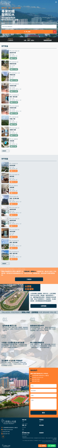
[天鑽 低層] (29, 189)
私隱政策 (55, 438)
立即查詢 (52, 445)
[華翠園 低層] (29, 76)
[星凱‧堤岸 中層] (29, 255)
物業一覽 (24, 425)
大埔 (23, 421)
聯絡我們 (41, 432)
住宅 (40, 421)
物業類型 (41, 419)
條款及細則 (55, 439)
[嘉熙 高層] (29, 178)
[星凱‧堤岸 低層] (29, 98)
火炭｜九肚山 (25, 423)
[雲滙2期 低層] (29, 211)
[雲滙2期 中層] (29, 54)
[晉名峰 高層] (29, 167)
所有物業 (24, 427)
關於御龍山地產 (25, 432)
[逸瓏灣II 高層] (29, 131)
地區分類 (24, 419)
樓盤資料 (3, 23)
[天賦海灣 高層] (29, 87)
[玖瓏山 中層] (29, 120)
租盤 (23, 431)
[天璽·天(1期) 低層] (29, 200)
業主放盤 (41, 425)
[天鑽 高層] (29, 143)
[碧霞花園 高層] (29, 65)
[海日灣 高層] (29, 233)
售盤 (23, 429)
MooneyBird (48, 440)
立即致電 (43, 445)
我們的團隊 (24, 436)
